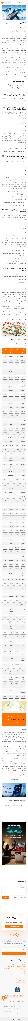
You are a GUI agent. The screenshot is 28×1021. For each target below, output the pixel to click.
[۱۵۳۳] (9, 1001)
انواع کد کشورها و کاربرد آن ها (16, 85)
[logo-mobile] (20, 2)
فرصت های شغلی (10, 964)
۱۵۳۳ (6, 1001)
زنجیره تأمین (11, 966)
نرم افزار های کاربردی (9, 968)
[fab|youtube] (21, 995)
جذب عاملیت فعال (9, 963)
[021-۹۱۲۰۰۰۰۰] (21, 1001)
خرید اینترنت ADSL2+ (17, 720)
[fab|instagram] (14, 995)
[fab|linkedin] (17, 995)
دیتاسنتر (23, 968)
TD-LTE (23, 963)
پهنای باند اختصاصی (20, 966)
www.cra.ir (21, 945)
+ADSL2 (23, 964)
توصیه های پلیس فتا (20, 979)
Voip (24, 971)
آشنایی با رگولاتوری (21, 980)
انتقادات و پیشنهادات (20, 982)
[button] (26, 3)
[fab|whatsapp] (10, 995)
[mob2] (14, 844)
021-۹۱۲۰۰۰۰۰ (16, 1001)
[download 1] (17, 989)
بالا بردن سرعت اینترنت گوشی (17, 800)
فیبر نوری (23, 973)
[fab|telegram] (7, 995)
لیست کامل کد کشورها (18, 88)
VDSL (24, 969)
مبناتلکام (13, 58)
